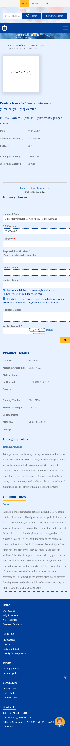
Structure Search (54, 15)
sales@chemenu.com (21, 717)
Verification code (12, 326)
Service (6, 644)
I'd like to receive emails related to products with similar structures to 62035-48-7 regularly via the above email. (34, 301)
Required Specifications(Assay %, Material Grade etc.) (20, 253)
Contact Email (12, 280)
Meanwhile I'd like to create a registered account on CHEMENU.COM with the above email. (31, 292)
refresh (49, 329)
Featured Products (12, 624)
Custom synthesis (11, 673)
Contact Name (11, 267)
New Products (10, 619)
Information (10, 682)
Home (24, 3)
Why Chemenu (10, 615)
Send (65, 340)
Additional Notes (12, 309)
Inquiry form (9, 688)
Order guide (9, 693)
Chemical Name (11, 214)
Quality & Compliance (14, 653)
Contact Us (9, 707)
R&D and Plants (11, 648)
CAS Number (10, 226)
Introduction (9, 639)
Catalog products (11, 668)
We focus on (9, 610)
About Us (8, 633)
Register (35, 3)
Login (45, 3)
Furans (6, 504)
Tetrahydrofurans (35, 45)
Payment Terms (10, 697)
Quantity (9, 239)
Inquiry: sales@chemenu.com (35, 188)
